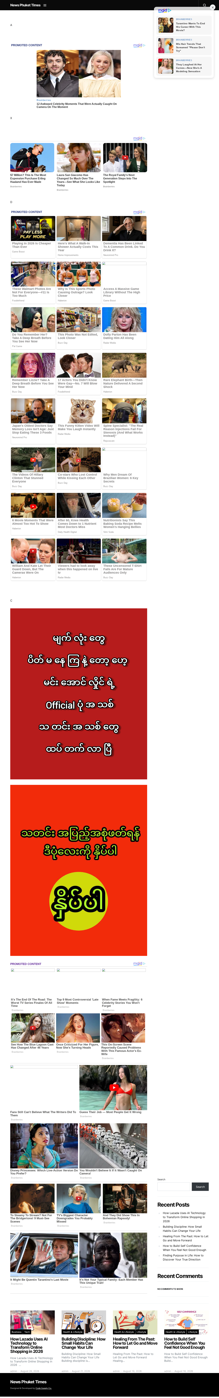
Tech (27, 1331)
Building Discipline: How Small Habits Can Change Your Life (182, 1228)
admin (13, 1371)
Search (161, 1179)
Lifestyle (141, 1331)
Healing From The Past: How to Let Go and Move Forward (185, 1238)
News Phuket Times (25, 5)
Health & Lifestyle (72, 1331)
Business (16, 1331)
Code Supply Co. (44, 1388)
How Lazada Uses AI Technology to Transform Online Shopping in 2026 (184, 1217)
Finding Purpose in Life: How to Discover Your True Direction (183, 1257)
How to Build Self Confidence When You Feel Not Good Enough (184, 1248)
